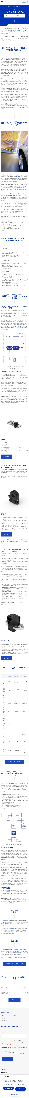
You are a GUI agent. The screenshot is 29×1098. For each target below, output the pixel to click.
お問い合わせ (19, 15)
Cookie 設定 (14, 1094)
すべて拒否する (8, 1088)
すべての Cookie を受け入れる (20, 1089)
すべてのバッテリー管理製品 (14, 761)
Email (3, 1032)
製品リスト (9, 15)
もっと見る (6, 456)
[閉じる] (27, 1076)
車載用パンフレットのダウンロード (14, 963)
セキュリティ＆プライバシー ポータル (9, 1015)
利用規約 (3, 1018)
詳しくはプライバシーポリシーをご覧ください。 (15, 1084)
